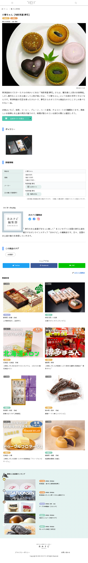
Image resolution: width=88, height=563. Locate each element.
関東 (16, 21)
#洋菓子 (10, 254)
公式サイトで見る (17, 118)
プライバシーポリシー (22, 552)
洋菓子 (6, 18)
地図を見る (33, 194)
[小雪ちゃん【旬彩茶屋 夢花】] (53, 430)
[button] (76, 330)
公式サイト (33, 187)
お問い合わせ (65, 552)
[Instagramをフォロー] (38, 219)
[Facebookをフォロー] (34, 219)
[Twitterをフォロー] (29, 219)
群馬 (14, 18)
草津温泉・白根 (9, 21)
